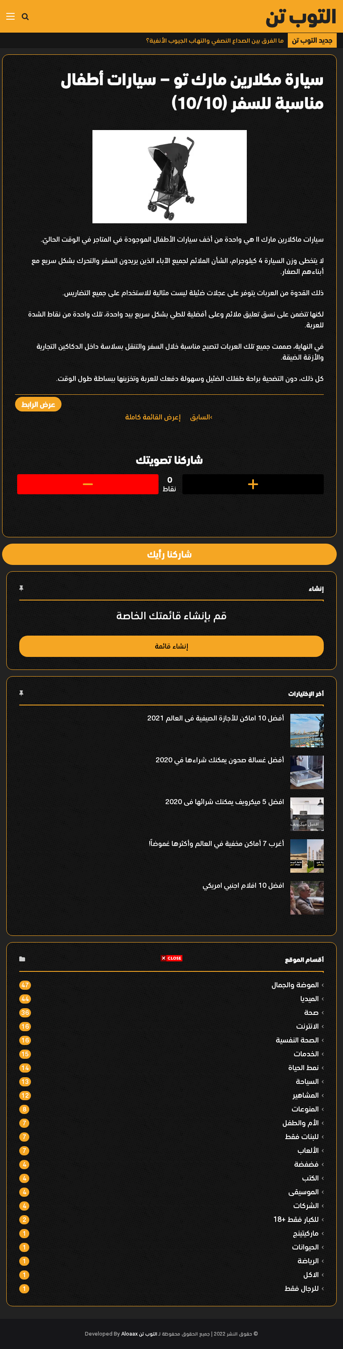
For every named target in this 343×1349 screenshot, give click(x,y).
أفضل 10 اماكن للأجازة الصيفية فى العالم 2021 (215, 718)
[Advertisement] (171, 1020)
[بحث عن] (25, 19)
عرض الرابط (38, 404)
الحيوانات (305, 1246)
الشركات (306, 1205)
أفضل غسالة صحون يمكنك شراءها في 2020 (220, 759)
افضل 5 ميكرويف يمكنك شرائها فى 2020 (224, 801)
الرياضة (308, 1260)
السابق (200, 417)
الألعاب (308, 1150)
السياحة (307, 1081)
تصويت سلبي (88, 484)
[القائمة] (10, 19)
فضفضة (306, 1164)
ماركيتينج (306, 1233)
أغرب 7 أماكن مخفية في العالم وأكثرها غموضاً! (216, 843)
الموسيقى (303, 1191)
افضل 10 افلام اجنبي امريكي (243, 885)
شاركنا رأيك (169, 554)
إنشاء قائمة (171, 646)
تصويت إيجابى (253, 484)
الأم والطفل (300, 1122)
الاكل (311, 1274)
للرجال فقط (301, 1288)
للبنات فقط (302, 1136)
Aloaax (129, 1334)
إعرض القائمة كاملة (153, 417)
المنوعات (305, 1108)
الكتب (310, 1177)
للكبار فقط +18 (296, 1219)
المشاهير (305, 1095)
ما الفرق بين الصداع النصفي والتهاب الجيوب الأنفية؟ (215, 40)
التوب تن (148, 1334)
